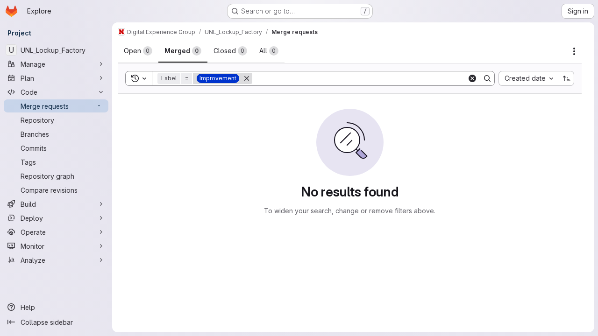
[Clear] (472, 78)
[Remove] (246, 78)
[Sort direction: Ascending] (566, 78)
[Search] (487, 78)
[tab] (138, 51)
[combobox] (528, 78)
